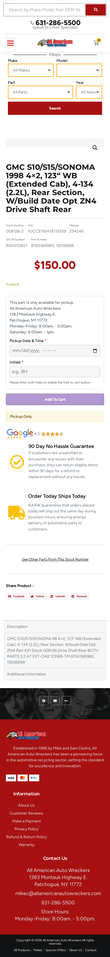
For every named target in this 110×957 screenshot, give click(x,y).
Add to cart (55, 399)
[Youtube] (55, 700)
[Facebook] (44, 700)
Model (61, 60)
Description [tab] (17, 626)
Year (80, 82)
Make (12, 60)
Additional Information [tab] (26, 674)
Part (11, 82)
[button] (10, 42)
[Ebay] (66, 700)
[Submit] (95, 9)
